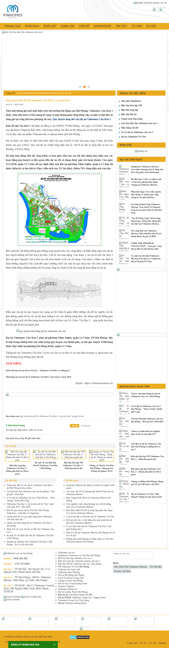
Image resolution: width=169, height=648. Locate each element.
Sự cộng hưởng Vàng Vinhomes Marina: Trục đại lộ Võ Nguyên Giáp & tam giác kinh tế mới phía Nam (146, 208)
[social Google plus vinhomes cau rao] (31, 596)
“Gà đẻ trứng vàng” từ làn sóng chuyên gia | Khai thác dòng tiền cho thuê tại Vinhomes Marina (146, 221)
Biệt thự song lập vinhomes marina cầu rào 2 (79, 561)
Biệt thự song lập (129, 110)
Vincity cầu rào (122, 571)
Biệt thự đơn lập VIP (131, 105)
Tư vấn (137, 26)
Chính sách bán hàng (131, 119)
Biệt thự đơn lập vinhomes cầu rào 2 (75, 558)
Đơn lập (50, 26)
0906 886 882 (20, 558)
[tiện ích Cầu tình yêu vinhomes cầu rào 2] (84, 60)
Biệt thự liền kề (128, 114)
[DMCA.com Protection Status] (80, 636)
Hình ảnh (126, 145)
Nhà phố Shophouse (131, 101)
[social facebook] (12, 596)
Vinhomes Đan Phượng (69, 572)
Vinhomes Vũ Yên (70, 566)
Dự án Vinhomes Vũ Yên (133, 136)
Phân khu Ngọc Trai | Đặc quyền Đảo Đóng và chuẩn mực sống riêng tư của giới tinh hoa (146, 194)
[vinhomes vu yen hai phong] (59, 401)
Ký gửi (151, 26)
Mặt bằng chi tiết (129, 128)
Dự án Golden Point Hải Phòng (72, 592)
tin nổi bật (155, 567)
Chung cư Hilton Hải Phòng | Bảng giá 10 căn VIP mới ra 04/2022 (147, 482)
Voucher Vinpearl (66, 586)
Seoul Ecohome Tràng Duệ (71, 578)
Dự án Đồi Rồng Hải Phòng (71, 575)
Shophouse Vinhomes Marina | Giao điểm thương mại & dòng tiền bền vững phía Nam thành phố (147, 169)
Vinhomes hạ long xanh (69, 569)
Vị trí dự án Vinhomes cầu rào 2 (137, 132)
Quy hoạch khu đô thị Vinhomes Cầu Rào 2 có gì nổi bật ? (46, 416)
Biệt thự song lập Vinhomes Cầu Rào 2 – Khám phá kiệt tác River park (146, 472)
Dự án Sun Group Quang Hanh (72, 583)
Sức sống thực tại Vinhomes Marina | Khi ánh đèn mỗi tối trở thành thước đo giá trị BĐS (146, 233)
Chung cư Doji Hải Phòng (70, 580)
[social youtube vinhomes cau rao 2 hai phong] (12, 599)
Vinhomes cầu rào (66, 552)
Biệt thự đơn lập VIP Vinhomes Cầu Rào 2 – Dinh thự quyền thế (147, 457)
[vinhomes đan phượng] (141, 334)
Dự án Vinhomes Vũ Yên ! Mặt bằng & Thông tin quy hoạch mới (146, 495)
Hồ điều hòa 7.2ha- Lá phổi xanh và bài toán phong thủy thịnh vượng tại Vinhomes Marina (146, 182)
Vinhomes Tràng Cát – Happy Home (89, 597)
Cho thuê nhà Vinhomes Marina (130, 567)
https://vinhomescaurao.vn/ (99, 383)
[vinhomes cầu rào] (141, 269)
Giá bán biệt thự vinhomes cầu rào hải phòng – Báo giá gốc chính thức (147, 420)
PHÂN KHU (32, 26)
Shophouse (102, 26)
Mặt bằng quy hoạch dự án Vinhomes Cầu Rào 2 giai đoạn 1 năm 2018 (38, 377)
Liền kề (84, 26)
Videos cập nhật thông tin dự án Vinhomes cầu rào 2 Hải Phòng (145, 395)
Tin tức (121, 26)
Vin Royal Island (76, 594)
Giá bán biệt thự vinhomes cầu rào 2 (139, 123)
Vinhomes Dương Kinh (75, 603)
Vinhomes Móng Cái (67, 589)
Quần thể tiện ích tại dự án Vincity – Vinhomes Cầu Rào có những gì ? (38, 370)
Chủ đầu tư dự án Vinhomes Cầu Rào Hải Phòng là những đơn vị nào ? (146, 447)
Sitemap (162, 643)
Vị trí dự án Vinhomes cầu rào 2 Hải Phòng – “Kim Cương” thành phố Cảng (146, 409)
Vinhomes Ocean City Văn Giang (73, 600)
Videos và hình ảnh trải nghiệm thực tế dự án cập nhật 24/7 (145, 432)
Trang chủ (12, 26)
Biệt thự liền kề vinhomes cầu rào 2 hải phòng (79, 564)
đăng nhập (19, 438)
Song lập (67, 26)
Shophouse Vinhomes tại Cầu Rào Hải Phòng (79, 555)
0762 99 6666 (22, 563)
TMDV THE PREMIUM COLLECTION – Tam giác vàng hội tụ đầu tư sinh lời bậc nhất (146, 246)
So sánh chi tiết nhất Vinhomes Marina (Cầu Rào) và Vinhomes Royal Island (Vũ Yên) (146, 259)
